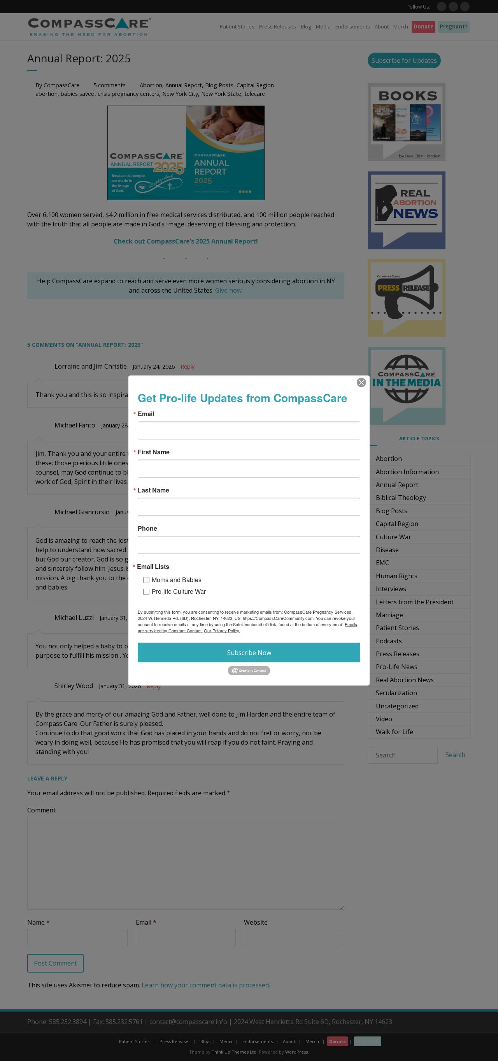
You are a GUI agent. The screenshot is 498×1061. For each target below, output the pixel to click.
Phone (147, 528)
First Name (154, 451)
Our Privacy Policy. (222, 630)
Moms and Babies (177, 579)
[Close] (361, 382)
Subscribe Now (249, 652)
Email (146, 413)
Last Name (153, 490)
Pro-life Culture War (179, 590)
